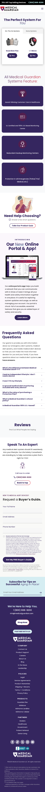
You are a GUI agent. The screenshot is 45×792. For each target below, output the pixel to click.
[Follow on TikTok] (17, 742)
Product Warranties (22, 684)
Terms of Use (11, 569)
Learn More (22, 317)
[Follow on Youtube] (32, 742)
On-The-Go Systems (12, 31)
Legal (22, 677)
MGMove (22, 706)
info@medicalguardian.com (21, 613)
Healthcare (22, 724)
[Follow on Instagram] (27, 742)
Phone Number (9, 527)
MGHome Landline (22, 709)
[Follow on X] (22, 742)
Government (22, 727)
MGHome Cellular (22, 712)
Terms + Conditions (22, 690)
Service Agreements (22, 681)
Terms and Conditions (22, 554)
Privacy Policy (31, 554)
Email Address (8, 517)
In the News (22, 665)
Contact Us (22, 649)
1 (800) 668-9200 (23, 477)
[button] (19, 559)
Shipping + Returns (22, 687)
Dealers (22, 721)
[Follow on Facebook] (12, 742)
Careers (22, 656)
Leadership (22, 668)
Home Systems (31, 31)
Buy (13, 55)
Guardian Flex (22, 702)
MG (33, 51)
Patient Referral (22, 730)
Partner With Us (22, 631)
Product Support (22, 652)
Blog (22, 662)
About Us (22, 659)
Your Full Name (9, 506)
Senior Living (22, 734)
